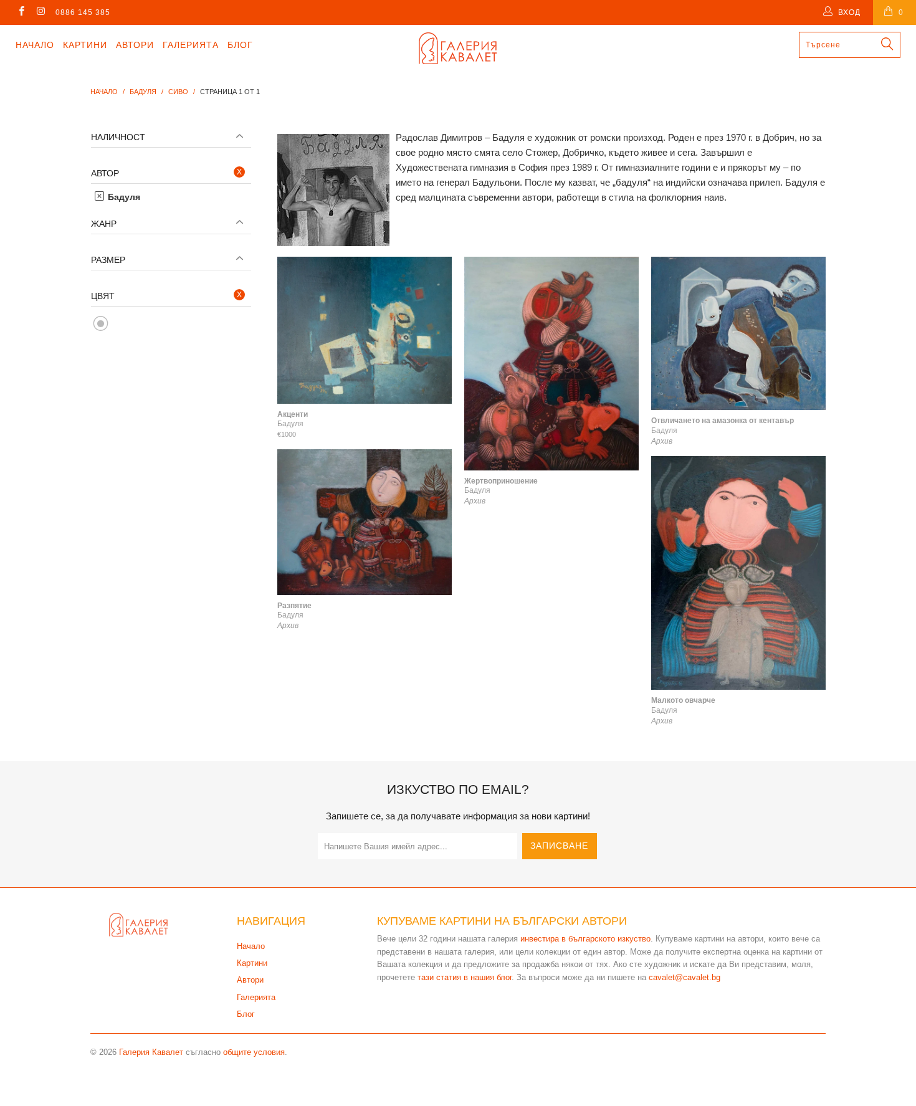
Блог (240, 45)
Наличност (118, 137)
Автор (105, 173)
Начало (35, 45)
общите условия (254, 1052)
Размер (108, 260)
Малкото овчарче (738, 573)
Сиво (101, 323)
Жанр (104, 224)
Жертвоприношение (551, 363)
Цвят (103, 296)
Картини (85, 45)
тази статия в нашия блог (464, 977)
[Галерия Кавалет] (457, 48)
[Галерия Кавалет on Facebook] (21, 12)
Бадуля (122, 197)
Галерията (191, 45)
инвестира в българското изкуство (585, 938)
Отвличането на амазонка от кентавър (738, 333)
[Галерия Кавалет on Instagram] (40, 12)
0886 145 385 (82, 12)
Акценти (364, 330)
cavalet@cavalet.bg (684, 977)
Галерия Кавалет (151, 1052)
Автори (135, 45)
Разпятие (364, 521)
